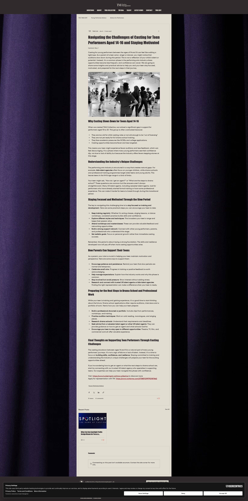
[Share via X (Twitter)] (94, 392)
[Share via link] (103, 392)
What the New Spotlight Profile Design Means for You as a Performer (91, 433)
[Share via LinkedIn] (98, 392)
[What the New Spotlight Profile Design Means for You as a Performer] (93, 421)
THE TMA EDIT (82, 18)
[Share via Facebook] (89, 392)
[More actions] (159, 31)
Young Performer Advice (98, 18)
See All (167, 409)
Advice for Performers (117, 18)
